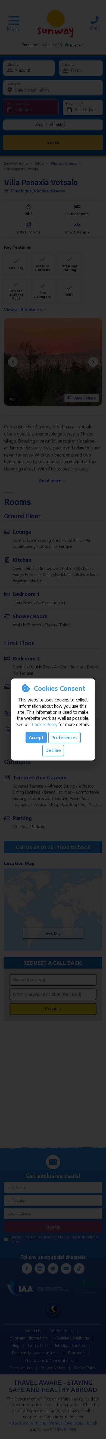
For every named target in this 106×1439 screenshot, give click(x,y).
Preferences (64, 737)
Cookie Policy (44, 724)
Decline (53, 750)
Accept (36, 737)
